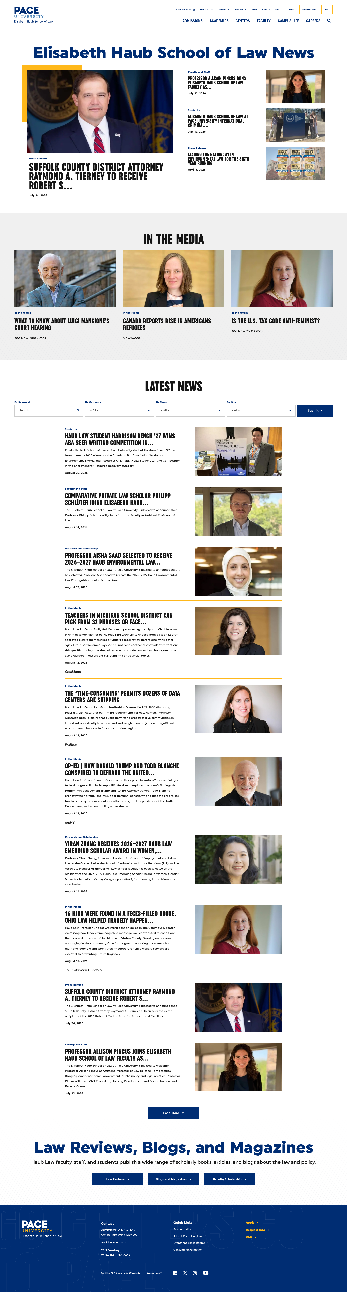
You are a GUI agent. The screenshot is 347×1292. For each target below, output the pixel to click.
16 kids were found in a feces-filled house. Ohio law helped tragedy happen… (120, 917)
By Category (93, 402)
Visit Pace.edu (183, 9)
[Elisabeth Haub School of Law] (47, 15)
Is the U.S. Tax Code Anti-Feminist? (275, 321)
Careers (313, 20)
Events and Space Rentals (189, 1242)
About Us (205, 9)
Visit (327, 9)
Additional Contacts (113, 1242)
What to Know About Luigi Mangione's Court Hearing (61, 324)
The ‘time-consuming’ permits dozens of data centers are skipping (122, 696)
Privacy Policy (154, 1273)
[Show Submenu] (211, 9)
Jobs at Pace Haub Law (188, 1236)
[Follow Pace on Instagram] (195, 1273)
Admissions (192, 20)
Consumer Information (188, 1249)
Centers (243, 20)
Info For (239, 9)
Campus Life (288, 20)
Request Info (309, 9)
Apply (291, 9)
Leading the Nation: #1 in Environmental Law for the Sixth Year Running (218, 158)
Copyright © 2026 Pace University (120, 1273)
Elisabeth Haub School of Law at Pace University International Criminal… (218, 120)
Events (266, 9)
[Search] (329, 21)
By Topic (161, 402)
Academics (219, 20)
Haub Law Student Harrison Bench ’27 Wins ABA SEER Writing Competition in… (120, 439)
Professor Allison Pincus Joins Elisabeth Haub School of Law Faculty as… (217, 82)
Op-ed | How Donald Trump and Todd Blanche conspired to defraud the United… (122, 769)
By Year (231, 402)
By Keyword (22, 402)
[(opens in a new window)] (238, 631)
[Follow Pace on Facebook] (175, 1273)
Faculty (264, 20)
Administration (183, 1229)
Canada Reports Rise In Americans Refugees (167, 324)
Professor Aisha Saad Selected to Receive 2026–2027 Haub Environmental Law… (118, 558)
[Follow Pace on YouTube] (206, 1273)
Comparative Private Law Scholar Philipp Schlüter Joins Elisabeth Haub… (118, 499)
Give (277, 9)
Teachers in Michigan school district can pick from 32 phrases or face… (119, 618)
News (254, 9)
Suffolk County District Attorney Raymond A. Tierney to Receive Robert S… (96, 176)
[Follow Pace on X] (185, 1273)
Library (222, 9)
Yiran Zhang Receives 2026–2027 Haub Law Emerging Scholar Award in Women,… (118, 847)
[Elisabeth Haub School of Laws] (51, 1229)
